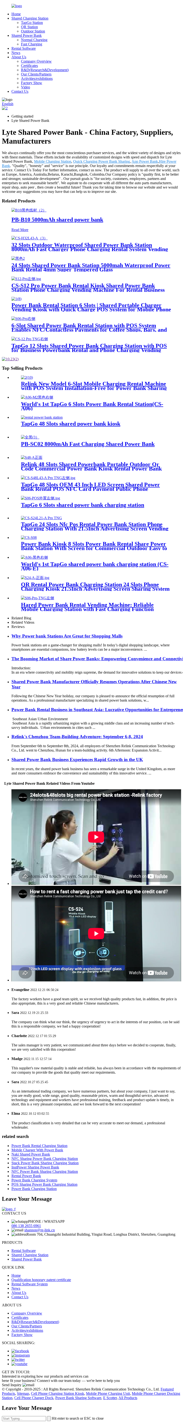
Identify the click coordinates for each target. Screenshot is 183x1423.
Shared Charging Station (29, 18)
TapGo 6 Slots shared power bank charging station (82, 505)
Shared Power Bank (26, 35)
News (15, 53)
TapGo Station (32, 23)
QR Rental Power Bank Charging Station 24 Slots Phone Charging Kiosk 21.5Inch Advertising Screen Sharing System (95, 586)
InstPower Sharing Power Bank (35, 1167)
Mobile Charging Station (52, 161)
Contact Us (19, 91)
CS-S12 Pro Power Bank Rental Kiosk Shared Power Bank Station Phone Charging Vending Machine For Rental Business (88, 287)
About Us (18, 57)
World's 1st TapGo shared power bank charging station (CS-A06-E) (94, 566)
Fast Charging (31, 44)
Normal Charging (34, 40)
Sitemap (23, 1393)
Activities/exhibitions (37, 78)
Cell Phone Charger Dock (33, 1398)
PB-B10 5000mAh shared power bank (57, 219)
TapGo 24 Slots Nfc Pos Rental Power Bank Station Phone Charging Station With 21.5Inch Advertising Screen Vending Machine (94, 528)
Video (25, 87)
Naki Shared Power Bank (30, 1154)
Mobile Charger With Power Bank (37, 1150)
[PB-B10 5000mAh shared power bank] (28, 210)
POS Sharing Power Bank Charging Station (44, 1184)
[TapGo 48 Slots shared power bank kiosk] (42, 417)
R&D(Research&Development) (45, 70)
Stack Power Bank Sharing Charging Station (45, 1163)
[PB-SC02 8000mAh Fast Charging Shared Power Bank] (30, 437)
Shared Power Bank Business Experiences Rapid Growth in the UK (77, 759)
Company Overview (36, 61)
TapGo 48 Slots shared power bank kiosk (70, 424)
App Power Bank (145, 161)
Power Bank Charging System (34, 1180)
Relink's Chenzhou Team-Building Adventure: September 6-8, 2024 (77, 736)
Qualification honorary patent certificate (41, 1280)
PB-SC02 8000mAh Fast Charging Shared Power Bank (88, 444)
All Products (127, 1398)
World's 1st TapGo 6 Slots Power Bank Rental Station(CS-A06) (92, 406)
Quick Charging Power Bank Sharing (101, 161)
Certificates (29, 66)
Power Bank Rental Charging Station (39, 1146)
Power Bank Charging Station (34, 1189)
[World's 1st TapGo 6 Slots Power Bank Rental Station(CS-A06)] (37, 397)
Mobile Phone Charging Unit (108, 1393)
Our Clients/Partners (36, 74)
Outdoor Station (33, 31)
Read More (19, 230)
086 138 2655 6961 (26, 1226)
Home (16, 14)
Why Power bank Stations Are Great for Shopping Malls (66, 635)
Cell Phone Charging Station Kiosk (57, 1393)
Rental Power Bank (26, 1176)
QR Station (29, 27)
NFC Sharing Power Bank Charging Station (44, 1159)
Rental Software (23, 48)
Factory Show (31, 83)
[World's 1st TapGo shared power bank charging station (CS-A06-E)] (34, 557)
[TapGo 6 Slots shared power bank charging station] (40, 498)
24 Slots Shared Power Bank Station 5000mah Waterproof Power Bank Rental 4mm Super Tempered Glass (90, 267)
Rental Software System (29, 1284)
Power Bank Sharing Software (78, 1398)
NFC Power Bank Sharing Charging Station (44, 1171)
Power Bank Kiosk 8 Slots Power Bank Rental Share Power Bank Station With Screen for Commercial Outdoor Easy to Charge (94, 548)
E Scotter (110, 1398)
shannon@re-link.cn (39, 1230)
